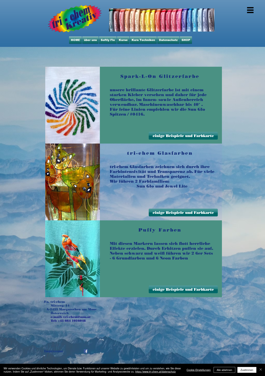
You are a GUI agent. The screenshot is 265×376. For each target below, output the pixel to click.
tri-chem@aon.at (77, 317)
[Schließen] (261, 370)
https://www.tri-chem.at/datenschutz (155, 371)
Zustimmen (246, 370)
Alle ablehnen (224, 370)
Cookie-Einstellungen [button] (199, 370)
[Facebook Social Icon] (86, 351)
